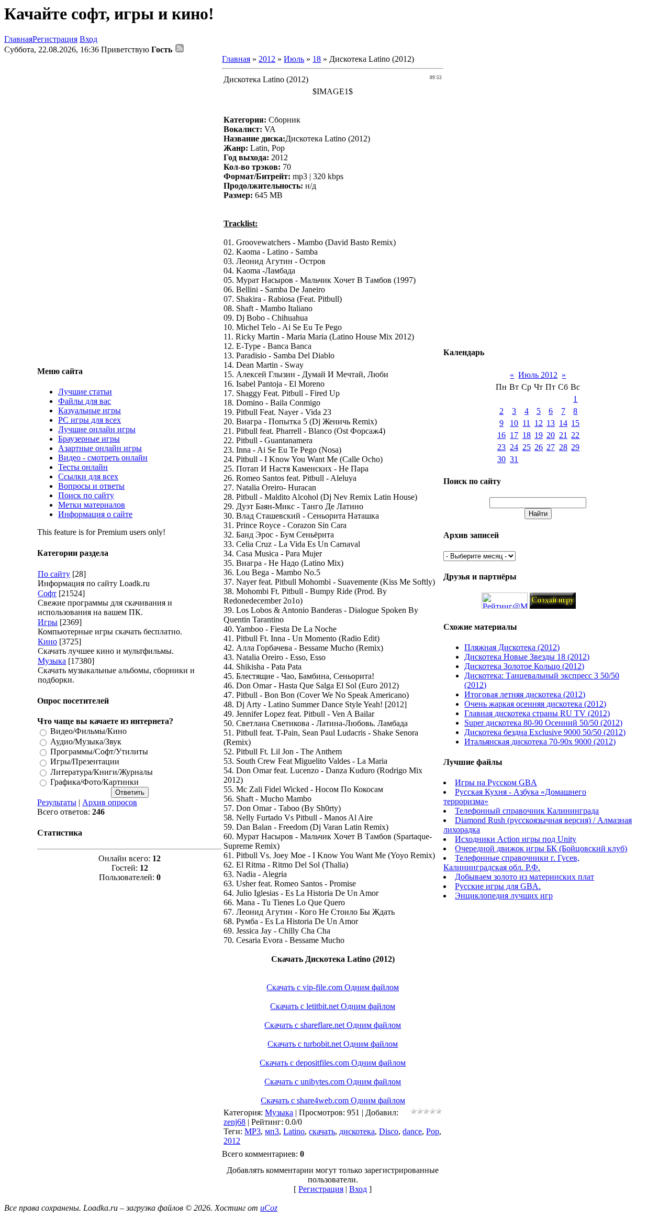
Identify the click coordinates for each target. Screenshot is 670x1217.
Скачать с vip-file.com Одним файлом (332, 987)
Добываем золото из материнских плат (524, 876)
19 (538, 435)
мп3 (272, 1131)
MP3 (252, 1131)
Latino (294, 1131)
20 (550, 435)
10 (514, 423)
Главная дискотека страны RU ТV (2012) (537, 713)
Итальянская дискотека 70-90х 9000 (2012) (540, 741)
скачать (322, 1131)
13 (550, 423)
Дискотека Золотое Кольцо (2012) (524, 666)
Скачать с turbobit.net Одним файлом (332, 1043)
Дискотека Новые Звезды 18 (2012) (526, 656)
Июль (294, 58)
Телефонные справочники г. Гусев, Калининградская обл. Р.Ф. (511, 862)
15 (575, 423)
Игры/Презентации (84, 762)
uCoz (268, 1207)
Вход (88, 39)
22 (575, 435)
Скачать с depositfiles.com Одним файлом (333, 1062)
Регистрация (54, 39)
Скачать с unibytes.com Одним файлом (332, 1081)
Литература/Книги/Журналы (101, 772)
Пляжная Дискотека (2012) (512, 647)
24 (514, 447)
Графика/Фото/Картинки (94, 781)
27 (550, 447)
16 (501, 435)
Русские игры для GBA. (498, 886)
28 (563, 447)
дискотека (357, 1131)
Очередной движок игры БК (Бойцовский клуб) (541, 848)
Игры (48, 622)
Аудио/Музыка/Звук (85, 741)
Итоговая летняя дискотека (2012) (524, 694)
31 (514, 459)
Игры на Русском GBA (496, 782)
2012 (267, 58)
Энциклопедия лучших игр (504, 895)
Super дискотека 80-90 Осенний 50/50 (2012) (543, 722)
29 (575, 447)
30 (501, 459)
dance (412, 1131)
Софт (47, 593)
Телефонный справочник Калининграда (527, 810)
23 (501, 447)
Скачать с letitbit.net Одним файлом (332, 1006)
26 (538, 447)
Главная (18, 39)
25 (526, 447)
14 (563, 423)
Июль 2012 (537, 374)
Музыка (52, 660)
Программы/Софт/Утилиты (99, 751)
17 (514, 435)
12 (538, 423)
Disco (388, 1131)
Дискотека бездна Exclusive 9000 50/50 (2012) (545, 732)
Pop (432, 1131)
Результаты (56, 802)
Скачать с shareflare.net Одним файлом (332, 1025)
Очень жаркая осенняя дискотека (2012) (535, 703)
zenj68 (234, 1121)
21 (563, 435)
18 (316, 58)
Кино (47, 641)
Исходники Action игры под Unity (515, 839)
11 (526, 423)
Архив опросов (109, 802)
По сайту (54, 573)
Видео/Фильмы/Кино (88, 731)
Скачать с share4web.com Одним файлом (333, 1100)
